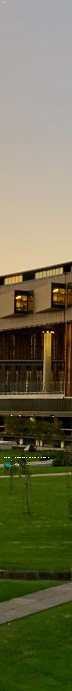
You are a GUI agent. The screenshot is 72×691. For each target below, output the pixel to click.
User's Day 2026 (56, 1)
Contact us (49, 1)
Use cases (35, 1)
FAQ (61, 1)
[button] (31, 1)
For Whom (29, 1)
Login (65, 1)
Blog (45, 1)
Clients (40, 1)
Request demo (16, 464)
